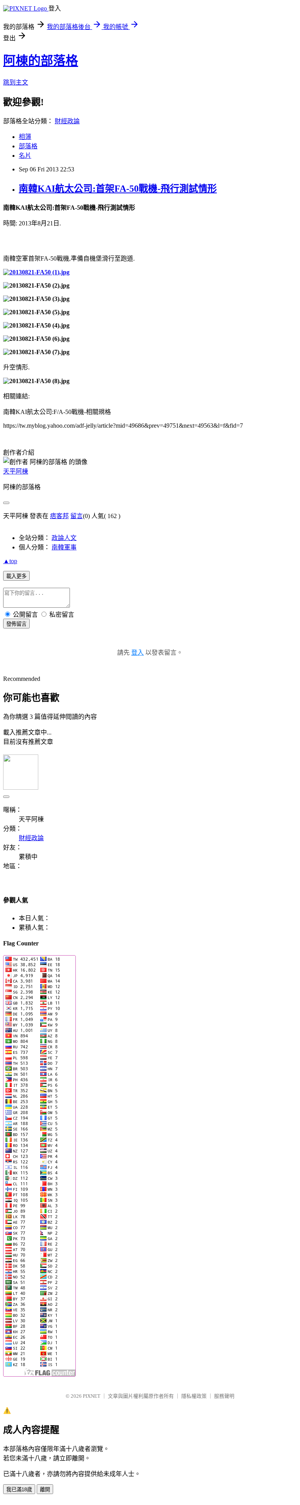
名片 (25, 155)
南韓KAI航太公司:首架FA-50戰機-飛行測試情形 (118, 189)
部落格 (28, 146)
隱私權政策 (194, 1396)
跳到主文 (15, 82)
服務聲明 (224, 1396)
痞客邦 (59, 516)
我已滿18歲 (19, 1489)
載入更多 (16, 576)
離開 (45, 1489)
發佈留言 (16, 624)
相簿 (25, 136)
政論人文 (64, 538)
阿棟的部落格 (40, 61)
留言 (76, 516)
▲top (10, 561)
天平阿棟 (15, 471)
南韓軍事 (64, 547)
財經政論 (67, 121)
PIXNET (91, 1396)
